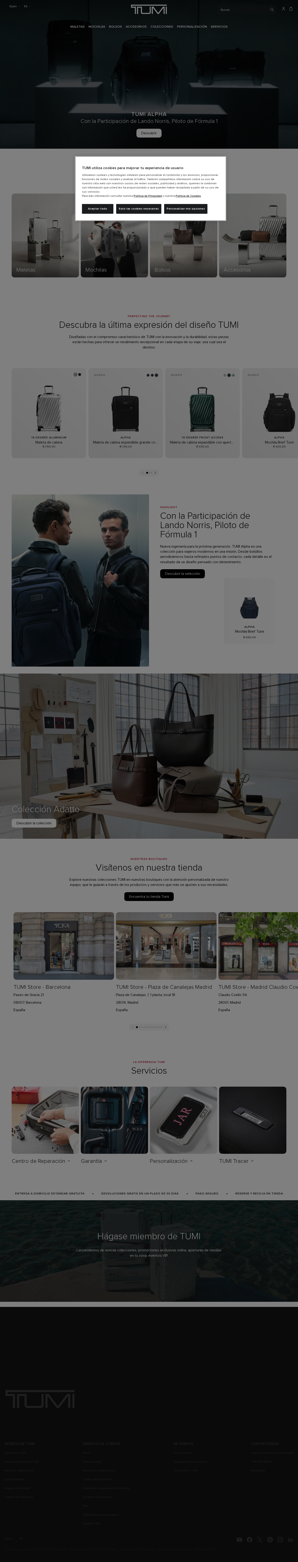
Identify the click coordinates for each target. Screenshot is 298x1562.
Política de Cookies (188, 196)
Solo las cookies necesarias (139, 208)
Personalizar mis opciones (186, 208)
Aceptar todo (97, 208)
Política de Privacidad (148, 196)
